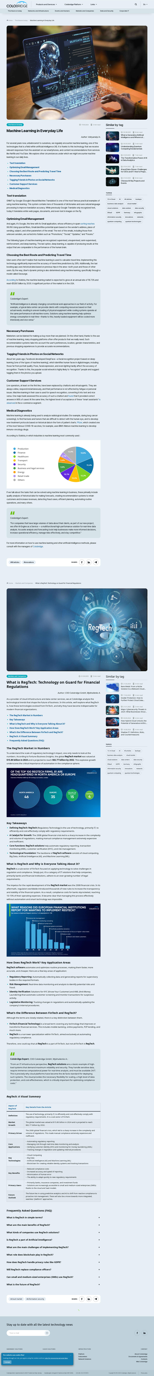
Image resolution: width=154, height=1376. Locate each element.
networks (140, 217)
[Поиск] (136, 4)
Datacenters (82, 1356)
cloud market (131, 204)
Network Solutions (84, 1359)
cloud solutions (112, 208)
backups (139, 199)
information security (114, 217)
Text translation (17, 163)
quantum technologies (133, 221)
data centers (126, 208)
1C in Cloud (111, 199)
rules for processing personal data (56, 1358)
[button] (23, 1349)
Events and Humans (62, 11)
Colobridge (38, 546)
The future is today (15, 11)
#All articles (14, 562)
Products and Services (45, 4)
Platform (81, 1354)
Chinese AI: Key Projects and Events (132, 182)
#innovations (29, 562)
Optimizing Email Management (24, 167)
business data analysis (115, 204)
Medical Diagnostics (20, 188)
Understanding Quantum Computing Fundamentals (131, 147)
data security (139, 208)
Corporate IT (124, 11)
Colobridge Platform (72, 4)
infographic (138, 212)
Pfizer (79, 422)
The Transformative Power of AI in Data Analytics (134, 159)
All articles (128, 199)
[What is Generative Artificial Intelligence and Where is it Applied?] (112, 135)
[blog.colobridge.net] (17, 4)
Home (10, 20)
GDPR (118, 212)
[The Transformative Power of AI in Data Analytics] (112, 158)
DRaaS (109, 212)
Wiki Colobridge (141, 1362)
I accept (7, 1362)
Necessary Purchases (20, 175)
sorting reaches (88, 224)
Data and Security (106, 11)
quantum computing (114, 221)
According (11, 280)
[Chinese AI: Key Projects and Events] (112, 181)
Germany (127, 212)
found (71, 396)
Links (93, 4)
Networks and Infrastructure (38, 11)
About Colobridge (141, 1354)
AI (120, 199)
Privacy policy (144, 1373)
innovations (129, 217)
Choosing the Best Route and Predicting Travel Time (35, 171)
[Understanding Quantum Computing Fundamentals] (112, 147)
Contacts (144, 1359)
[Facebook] (137, 1333)
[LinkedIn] (144, 1333)
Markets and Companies (85, 11)
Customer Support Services (23, 184)
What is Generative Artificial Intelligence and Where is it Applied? (132, 136)
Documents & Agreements (138, 1356)
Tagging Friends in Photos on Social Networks (32, 180)
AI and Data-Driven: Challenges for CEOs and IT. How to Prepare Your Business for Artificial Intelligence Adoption (134, 170)
